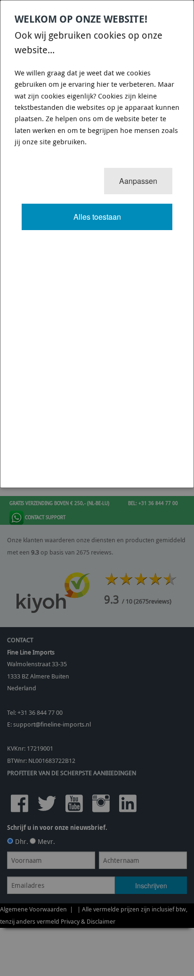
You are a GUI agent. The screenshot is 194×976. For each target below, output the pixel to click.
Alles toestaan (97, 216)
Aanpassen (138, 180)
